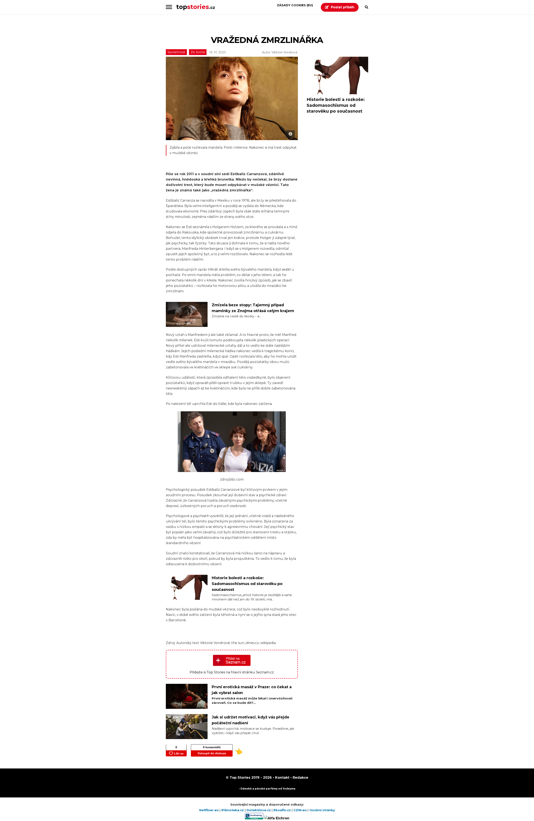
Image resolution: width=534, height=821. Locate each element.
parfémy (272, 788)
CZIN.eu (300, 810)
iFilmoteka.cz (233, 810)
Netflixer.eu (209, 810)
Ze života (198, 52)
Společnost (176, 52)
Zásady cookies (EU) (295, 5)
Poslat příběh (342, 7)
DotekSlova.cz (259, 810)
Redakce (300, 778)
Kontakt (281, 778)
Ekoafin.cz (282, 810)
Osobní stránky (322, 810)
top (195, 6)
